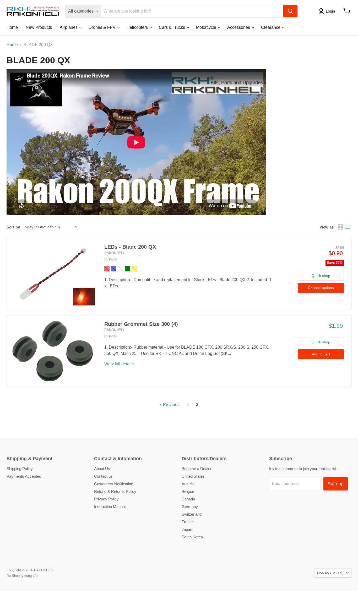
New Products (39, 27)
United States (193, 476)
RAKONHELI (114, 253)
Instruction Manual (110, 506)
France (188, 522)
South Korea (192, 537)
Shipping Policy (20, 468)
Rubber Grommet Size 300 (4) (141, 324)
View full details (119, 364)
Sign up (336, 483)
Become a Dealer (196, 468)
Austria (188, 484)
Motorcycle (206, 27)
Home (12, 27)
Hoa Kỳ (330, 573)
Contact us (103, 476)
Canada (188, 499)
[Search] (290, 11)
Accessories (239, 27)
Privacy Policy (106, 499)
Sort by (13, 227)
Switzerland (192, 514)
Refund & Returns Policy (115, 491)
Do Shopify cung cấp (22, 576)
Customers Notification (113, 484)
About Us (102, 468)
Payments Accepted (24, 476)
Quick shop (321, 276)
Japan (187, 529)
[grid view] (340, 227)
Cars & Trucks (172, 27)
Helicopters (138, 27)
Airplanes (69, 27)
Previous (171, 404)
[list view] (347, 227)
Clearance (271, 27)
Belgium (189, 491)
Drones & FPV (103, 27)
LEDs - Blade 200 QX (130, 247)
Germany (190, 506)
